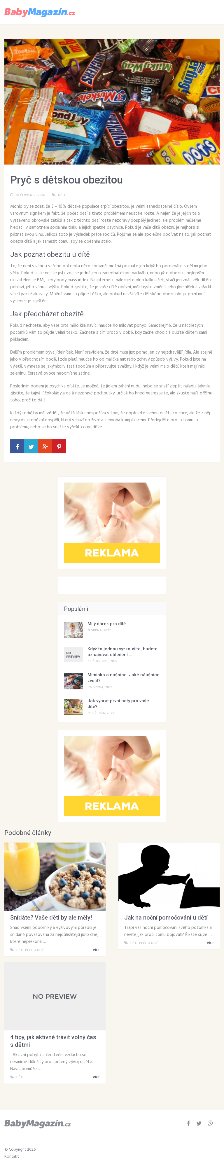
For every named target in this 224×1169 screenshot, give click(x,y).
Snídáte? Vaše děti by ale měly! (51, 917)
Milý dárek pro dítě (107, 623)
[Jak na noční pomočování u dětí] (169, 877)
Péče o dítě (34, 950)
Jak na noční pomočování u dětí (166, 917)
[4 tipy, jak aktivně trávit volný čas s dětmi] (55, 996)
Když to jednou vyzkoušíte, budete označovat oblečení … (123, 651)
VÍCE (97, 950)
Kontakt (11, 1156)
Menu (202, 11)
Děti (61, 195)
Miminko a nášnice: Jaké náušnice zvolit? (124, 677)
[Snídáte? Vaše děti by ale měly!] (55, 877)
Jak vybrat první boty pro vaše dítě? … (118, 703)
